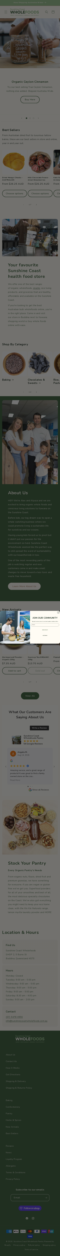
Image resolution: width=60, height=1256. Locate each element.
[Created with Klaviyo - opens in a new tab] (30, 644)
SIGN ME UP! (45, 630)
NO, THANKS (45, 635)
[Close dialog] (58, 612)
